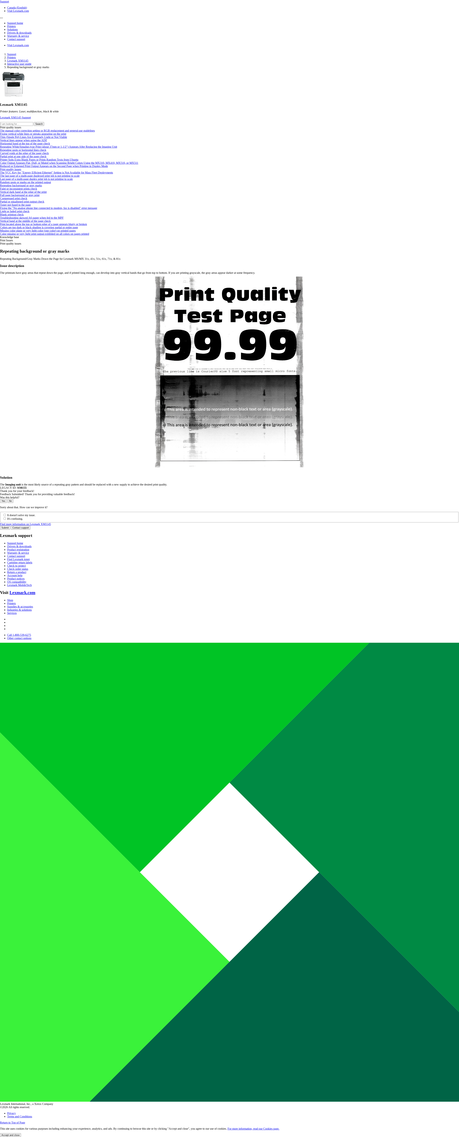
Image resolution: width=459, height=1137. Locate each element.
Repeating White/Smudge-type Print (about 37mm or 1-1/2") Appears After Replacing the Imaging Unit (58, 146)
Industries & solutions (19, 609)
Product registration (18, 549)
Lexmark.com (22, 592)
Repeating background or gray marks (21, 185)
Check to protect (16, 565)
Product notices (16, 578)
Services (12, 613)
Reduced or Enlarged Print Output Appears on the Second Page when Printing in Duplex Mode (54, 166)
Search (39, 124)
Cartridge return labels (19, 562)
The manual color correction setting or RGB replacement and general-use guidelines (47, 130)
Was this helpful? (9, 497)
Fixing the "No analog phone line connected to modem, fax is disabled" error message (48, 208)
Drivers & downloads (19, 546)
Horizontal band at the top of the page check (25, 143)
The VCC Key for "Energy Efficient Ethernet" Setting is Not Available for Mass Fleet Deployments (56, 172)
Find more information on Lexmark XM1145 (25, 524)
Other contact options (19, 638)
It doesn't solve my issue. (21, 515)
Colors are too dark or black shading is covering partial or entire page (39, 227)
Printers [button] (11, 26)
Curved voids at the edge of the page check (24, 153)
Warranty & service (18, 552)
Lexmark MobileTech (19, 585)
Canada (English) (17, 7)
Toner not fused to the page (15, 204)
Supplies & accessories (20, 606)
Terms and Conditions (19, 1116)
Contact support (20, 527)
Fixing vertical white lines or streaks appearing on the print (33, 133)
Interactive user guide (19, 63)
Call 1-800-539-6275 (19, 634)
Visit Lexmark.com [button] (18, 10)
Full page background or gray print (19, 195)
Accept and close (10, 1135)
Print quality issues (10, 169)
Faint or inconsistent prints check (18, 188)
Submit (5, 527)
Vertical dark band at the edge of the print (23, 191)
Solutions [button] (12, 29)
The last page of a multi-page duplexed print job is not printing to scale (40, 175)
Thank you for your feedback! (17, 490)
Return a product (16, 572)
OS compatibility (16, 581)
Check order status (17, 568)
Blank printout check (12, 214)
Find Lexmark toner (18, 559)
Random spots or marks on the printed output (25, 182)
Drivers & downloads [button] (19, 32)
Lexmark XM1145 (17, 60)
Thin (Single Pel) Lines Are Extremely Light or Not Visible (33, 137)
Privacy (11, 1113)
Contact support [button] (16, 39)
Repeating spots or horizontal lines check (23, 149)
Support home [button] (15, 23)
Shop (10, 600)
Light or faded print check (14, 211)
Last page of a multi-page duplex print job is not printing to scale (36, 179)
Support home (15, 543)
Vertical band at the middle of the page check (25, 220)
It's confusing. (15, 518)
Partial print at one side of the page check (23, 156)
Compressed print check (13, 198)
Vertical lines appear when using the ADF (23, 140)
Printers (11, 57)
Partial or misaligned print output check (22, 201)
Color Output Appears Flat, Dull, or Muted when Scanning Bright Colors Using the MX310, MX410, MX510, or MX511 (69, 162)
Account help (14, 575)
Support (11, 54)
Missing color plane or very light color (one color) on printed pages (38, 230)
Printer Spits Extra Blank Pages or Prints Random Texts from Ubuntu (39, 159)
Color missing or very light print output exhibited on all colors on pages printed (44, 233)
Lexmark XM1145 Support (15, 117)
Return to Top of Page (12, 1122)
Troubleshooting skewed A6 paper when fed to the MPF (32, 217)
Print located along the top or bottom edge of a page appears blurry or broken (43, 224)
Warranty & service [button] (18, 35)
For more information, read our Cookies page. (253, 1128)
